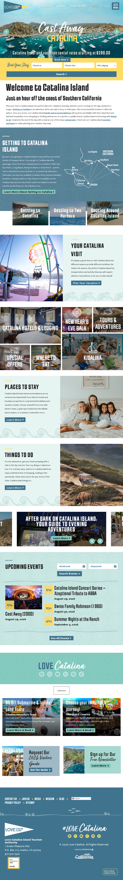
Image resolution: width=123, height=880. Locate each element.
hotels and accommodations (57, 112)
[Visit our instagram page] (49, 674)
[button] (109, 872)
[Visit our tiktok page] (81, 674)
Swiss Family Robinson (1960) (78, 606)
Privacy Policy (13, 803)
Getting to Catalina (22, 109)
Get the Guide (41, 770)
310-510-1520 (12, 854)
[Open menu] (115, 6)
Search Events (68, 573)
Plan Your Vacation (87, 283)
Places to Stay (78, 6)
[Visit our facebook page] (41, 674)
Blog (61, 799)
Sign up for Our (103, 757)
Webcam (50, 799)
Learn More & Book (21, 730)
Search (60, 74)
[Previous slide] (6, 32)
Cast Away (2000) (19, 614)
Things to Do (46, 6)
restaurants (70, 119)
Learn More (16, 420)
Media (38, 799)
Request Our (40, 758)
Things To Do (19, 455)
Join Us (26, 799)
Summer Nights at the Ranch (76, 619)
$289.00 (103, 53)
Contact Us (11, 799)
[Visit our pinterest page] (73, 674)
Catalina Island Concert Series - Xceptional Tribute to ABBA (79, 591)
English (77, 798)
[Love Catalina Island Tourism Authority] (17, 6)
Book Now (61, 59)
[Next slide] (116, 32)
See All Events (62, 638)
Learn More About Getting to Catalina (28, 192)
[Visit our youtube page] (57, 674)
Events (61, 6)
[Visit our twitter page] (65, 674)
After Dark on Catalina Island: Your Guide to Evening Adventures (61, 524)
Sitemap (30, 803)
